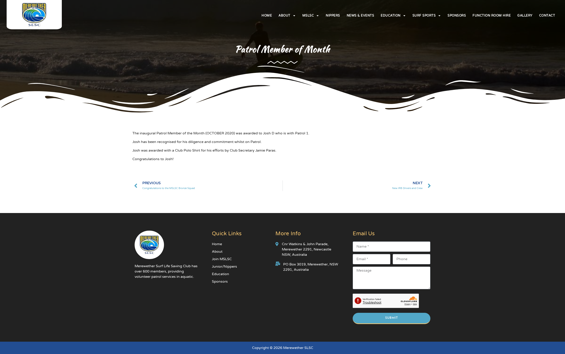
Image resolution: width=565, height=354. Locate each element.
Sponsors (457, 15)
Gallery (525, 15)
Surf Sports (424, 15)
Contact (547, 15)
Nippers (333, 15)
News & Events (360, 15)
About (284, 15)
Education (391, 15)
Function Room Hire (492, 15)
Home (267, 15)
